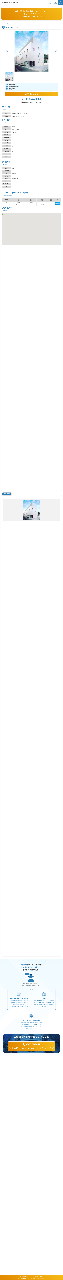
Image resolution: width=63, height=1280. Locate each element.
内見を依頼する (13, 84)
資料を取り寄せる (13, 89)
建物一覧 (8, 23)
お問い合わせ (29, 94)
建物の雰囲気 (7, 493)
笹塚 (17, 116)
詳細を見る (57, 203)
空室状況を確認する (14, 86)
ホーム (3, 23)
